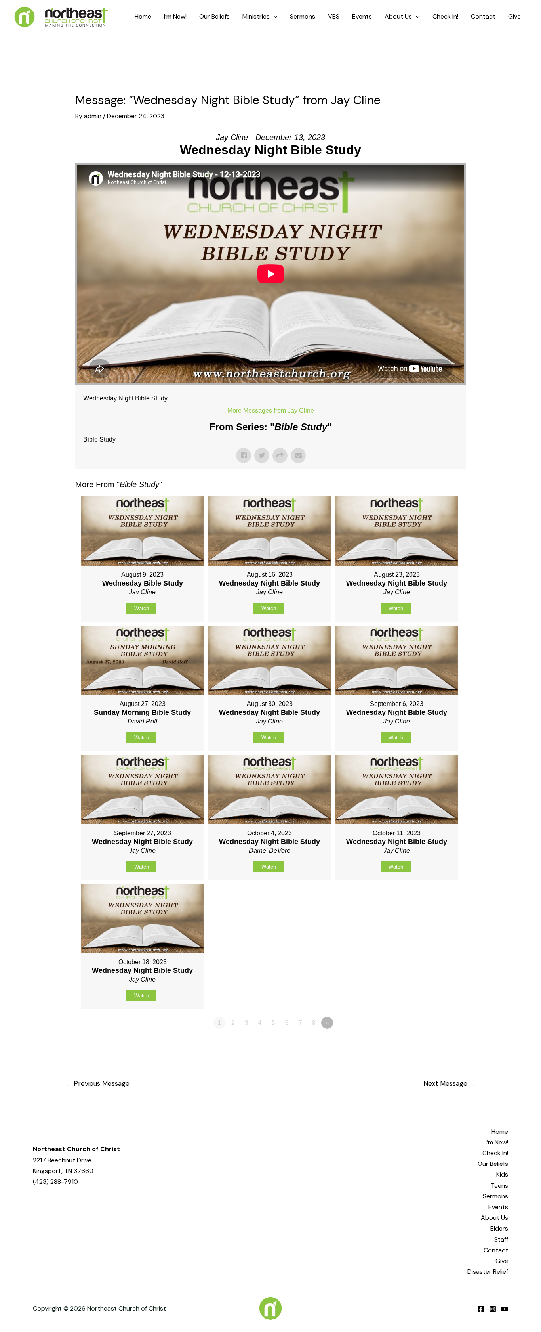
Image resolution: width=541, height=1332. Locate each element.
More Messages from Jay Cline (270, 410)
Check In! (495, 1153)
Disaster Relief (487, 1271)
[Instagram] (492, 1309)
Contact (496, 1250)
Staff (501, 1239)
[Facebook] (480, 1309)
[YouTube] (504, 1309)
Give (501, 1261)
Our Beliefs (493, 1164)
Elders (499, 1228)
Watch (141, 608)
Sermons (495, 1196)
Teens (499, 1185)
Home (499, 1131)
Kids (502, 1174)
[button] (274, 17)
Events (498, 1207)
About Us (494, 1217)
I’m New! (497, 1142)
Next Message (449, 1083)
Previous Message (97, 1083)
